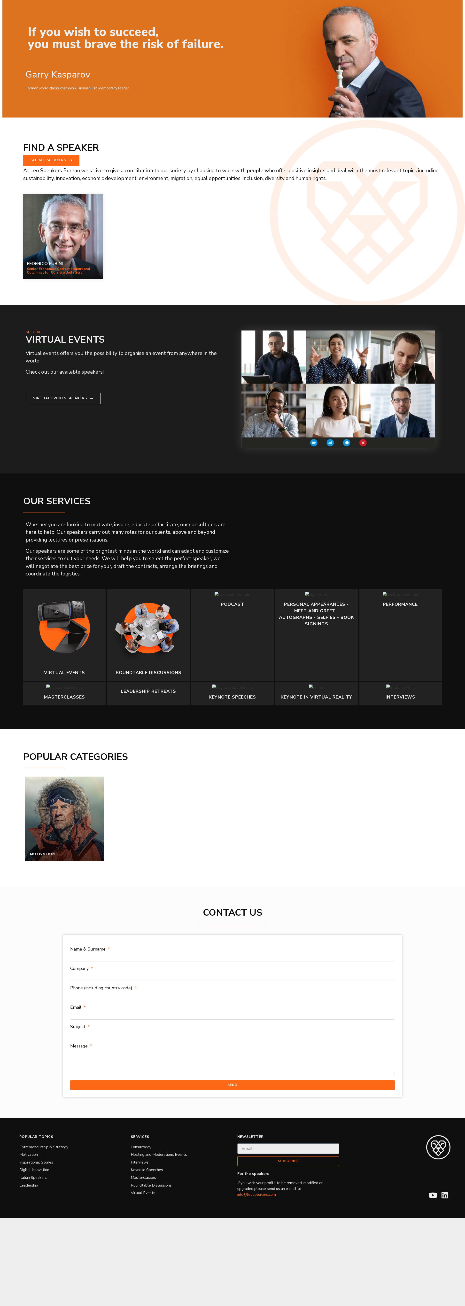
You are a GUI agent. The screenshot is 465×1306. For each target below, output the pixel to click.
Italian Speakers (33, 1177)
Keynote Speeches (147, 1169)
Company (80, 968)
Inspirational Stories (36, 1162)
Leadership (28, 1185)
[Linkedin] (444, 1195)
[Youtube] (433, 1195)
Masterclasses (143, 1177)
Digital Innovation (34, 1169)
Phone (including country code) (101, 988)
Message (79, 1046)
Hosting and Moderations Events (159, 1154)
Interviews (140, 1162)
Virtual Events (143, 1193)
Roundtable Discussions (151, 1185)
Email (76, 1007)
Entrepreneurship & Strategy (43, 1147)
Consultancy (141, 1147)
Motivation (28, 1154)
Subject (78, 1026)
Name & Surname (88, 949)
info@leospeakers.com (256, 1194)
